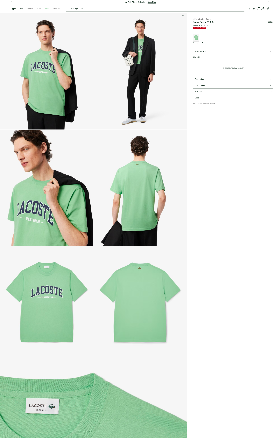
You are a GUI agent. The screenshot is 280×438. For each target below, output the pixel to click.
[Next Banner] (269, 2)
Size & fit (198, 92)
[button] (249, 8)
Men (21, 9)
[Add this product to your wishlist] (183, 16)
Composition (200, 85)
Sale (47, 9)
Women (30, 9)
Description (199, 79)
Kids (39, 9)
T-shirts (208, 19)
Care (197, 98)
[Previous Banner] (11, 2)
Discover (56, 9)
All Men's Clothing (198, 19)
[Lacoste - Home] (13, 8)
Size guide (196, 57)
